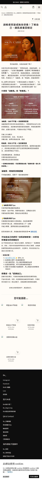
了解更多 (9, 472)
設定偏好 (6, 476)
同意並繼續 (34, 476)
